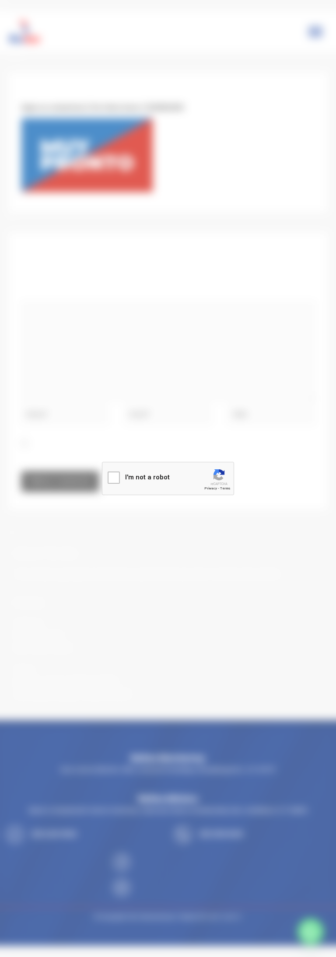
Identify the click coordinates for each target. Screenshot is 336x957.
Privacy (210, 488)
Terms (225, 488)
